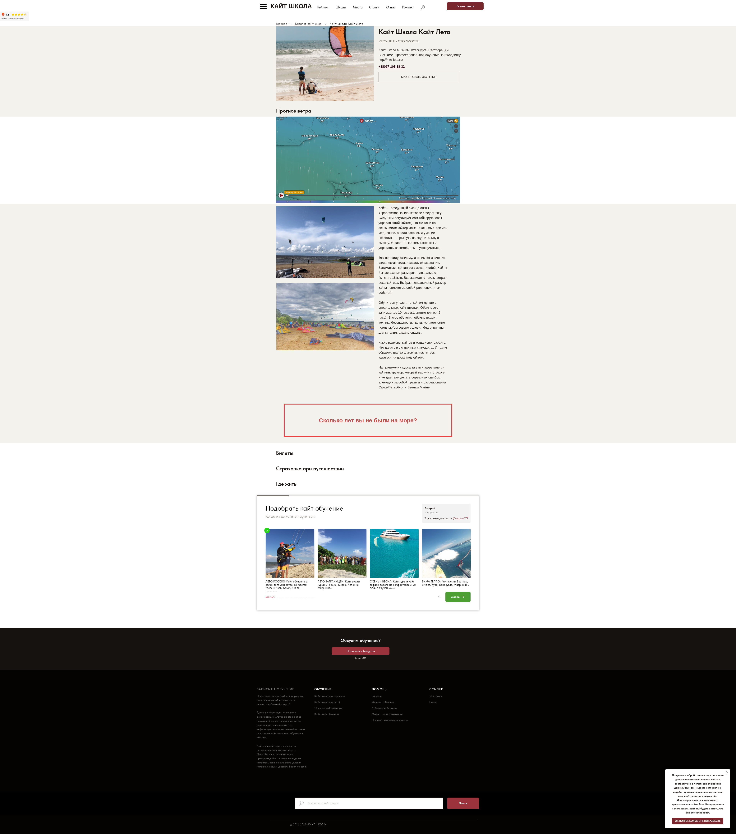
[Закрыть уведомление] (727, 772)
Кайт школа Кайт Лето (346, 23)
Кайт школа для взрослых (329, 695)
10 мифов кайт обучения (328, 708)
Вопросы (377, 695)
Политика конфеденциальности (390, 720)
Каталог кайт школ (308, 23)
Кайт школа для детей (327, 701)
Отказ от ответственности (387, 714)
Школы (341, 7)
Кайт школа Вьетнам (326, 714)
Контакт (408, 7)
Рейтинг (323, 7)
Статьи (374, 7)
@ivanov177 (460, 518)
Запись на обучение (275, 689)
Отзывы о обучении (383, 701)
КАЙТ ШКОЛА (291, 6)
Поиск (433, 701)
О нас (391, 7)
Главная (281, 23)
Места (358, 7)
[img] (423, 7)
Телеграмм (435, 695)
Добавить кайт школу (384, 708)
